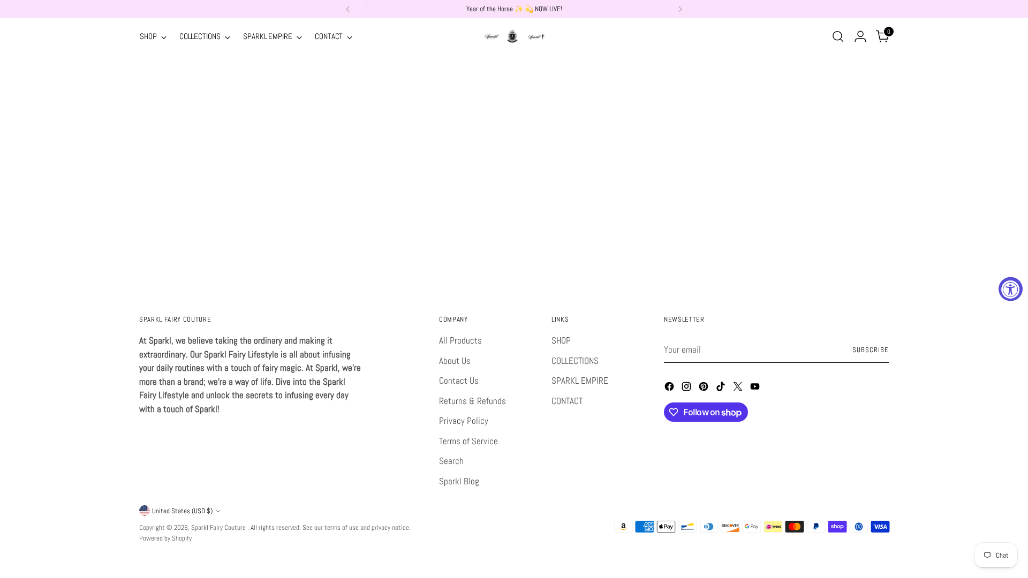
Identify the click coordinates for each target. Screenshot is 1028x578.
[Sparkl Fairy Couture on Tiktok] (721, 388)
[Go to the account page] (860, 36)
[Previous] (348, 9)
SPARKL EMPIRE (579, 380)
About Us (455, 361)
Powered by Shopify (165, 538)
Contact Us (459, 380)
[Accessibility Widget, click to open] (1011, 289)
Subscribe (870, 349)
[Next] (680, 9)
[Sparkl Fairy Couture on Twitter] (738, 388)
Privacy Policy (463, 421)
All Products (460, 340)
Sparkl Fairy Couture (219, 527)
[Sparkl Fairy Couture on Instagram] (687, 388)
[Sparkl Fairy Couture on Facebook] (670, 388)
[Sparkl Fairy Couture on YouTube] (756, 388)
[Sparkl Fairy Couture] (514, 36)
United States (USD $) (182, 510)
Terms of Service (468, 441)
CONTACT (567, 401)
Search (451, 461)
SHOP (561, 340)
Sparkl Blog (459, 481)
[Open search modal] (838, 36)
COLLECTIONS (575, 361)
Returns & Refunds (472, 401)
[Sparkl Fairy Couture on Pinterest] (704, 388)
